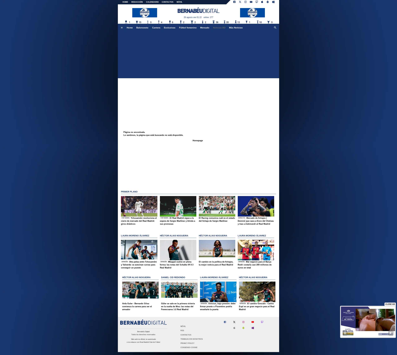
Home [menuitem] (130, 27)
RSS (182, 331)
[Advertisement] (198, 55)
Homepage (198, 140)
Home (125, 2)
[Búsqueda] (275, 27)
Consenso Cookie (189, 347)
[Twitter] (240, 2)
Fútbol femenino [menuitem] (188, 27)
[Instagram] (245, 2)
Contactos (186, 335)
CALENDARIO (152, 2)
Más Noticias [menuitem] (236, 27)
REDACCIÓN (137, 2)
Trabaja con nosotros (192, 339)
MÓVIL (179, 2)
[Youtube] (251, 2)
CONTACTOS (167, 2)
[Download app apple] (262, 2)
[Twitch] (257, 2)
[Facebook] (234, 2)
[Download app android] (267, 2)
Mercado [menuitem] (204, 27)
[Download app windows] (273, 2)
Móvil (183, 326)
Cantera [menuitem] (156, 27)
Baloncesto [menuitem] (142, 27)
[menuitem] (121, 27)
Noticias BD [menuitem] (219, 27)
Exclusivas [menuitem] (169, 27)
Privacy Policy (187, 343)
